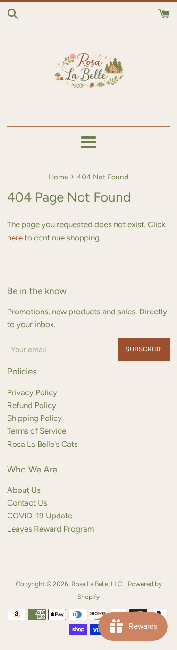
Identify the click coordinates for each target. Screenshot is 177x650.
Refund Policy (31, 405)
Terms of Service (36, 431)
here (15, 237)
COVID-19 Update (39, 515)
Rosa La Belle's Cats (42, 444)
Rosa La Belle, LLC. (98, 584)
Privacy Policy (32, 392)
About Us (24, 490)
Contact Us (27, 503)
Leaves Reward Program (50, 529)
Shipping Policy (34, 418)
